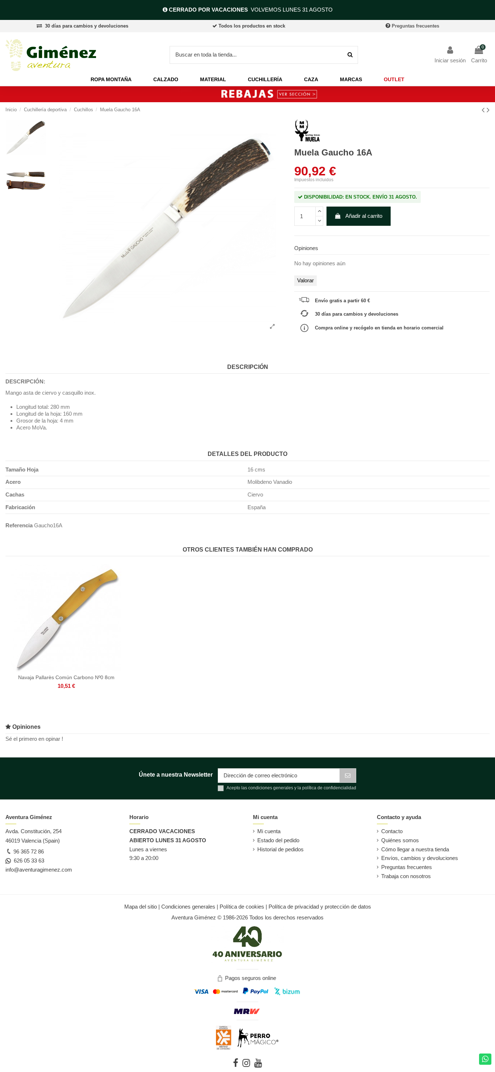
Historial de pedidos (280, 849)
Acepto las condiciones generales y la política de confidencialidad (291, 787)
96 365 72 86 (28, 851)
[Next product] (488, 110)
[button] (111, 80)
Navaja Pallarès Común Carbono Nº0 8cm (66, 677)
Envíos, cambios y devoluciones (419, 858)
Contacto (392, 831)
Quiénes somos (400, 840)
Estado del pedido (278, 840)
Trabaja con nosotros (406, 876)
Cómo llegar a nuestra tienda (415, 849)
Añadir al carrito (363, 216)
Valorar (305, 280)
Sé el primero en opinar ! (34, 739)
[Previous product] (484, 110)
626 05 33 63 (27, 860)
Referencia (19, 525)
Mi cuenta (268, 831)
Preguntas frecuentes (415, 26)
